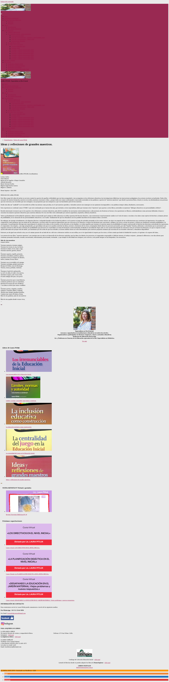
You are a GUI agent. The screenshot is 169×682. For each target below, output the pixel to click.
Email (6, 674)
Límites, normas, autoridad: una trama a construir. (21, 401)
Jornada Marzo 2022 (14, 43)
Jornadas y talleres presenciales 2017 (22, 53)
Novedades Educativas (14, 29)
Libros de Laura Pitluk (20, 140)
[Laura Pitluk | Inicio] (16, 10)
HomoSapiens (12, 27)
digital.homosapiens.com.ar (84, 667)
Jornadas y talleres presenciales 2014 (22, 59)
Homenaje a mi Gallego (15, 67)
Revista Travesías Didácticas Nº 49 (16, 514)
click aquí (11, 635)
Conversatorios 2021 (17, 36)
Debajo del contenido (7, 1)
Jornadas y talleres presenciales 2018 (22, 52)
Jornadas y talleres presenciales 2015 (22, 57)
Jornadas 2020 (15, 48)
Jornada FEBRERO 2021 (18, 46)
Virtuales (10, 23)
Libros (6, 25)
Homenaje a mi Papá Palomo (16, 66)
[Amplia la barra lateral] (1, 304)
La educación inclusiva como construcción (18, 427)
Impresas (10, 22)
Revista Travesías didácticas (12, 20)
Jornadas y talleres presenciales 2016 (22, 55)
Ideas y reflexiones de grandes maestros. (18, 480)
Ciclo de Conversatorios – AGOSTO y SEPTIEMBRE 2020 (28, 37)
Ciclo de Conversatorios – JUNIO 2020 (22, 39)
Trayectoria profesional (11, 18)
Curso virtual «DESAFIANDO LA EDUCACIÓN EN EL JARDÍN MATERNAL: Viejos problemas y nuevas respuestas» (40, 600)
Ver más (84, 341)
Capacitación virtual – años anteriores (19, 34)
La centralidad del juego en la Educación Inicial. (20, 453)
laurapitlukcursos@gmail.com (16, 613)
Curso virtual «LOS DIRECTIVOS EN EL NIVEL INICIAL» (23, 548)
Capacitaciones (8, 30)
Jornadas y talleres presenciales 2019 (22, 50)
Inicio (6, 16)
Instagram (7, 680)
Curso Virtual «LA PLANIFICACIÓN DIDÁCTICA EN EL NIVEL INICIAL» (27, 574)
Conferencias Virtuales (18, 41)
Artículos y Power (9, 60)
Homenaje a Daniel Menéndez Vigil (18, 69)
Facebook (7, 677)
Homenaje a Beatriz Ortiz (15, 64)
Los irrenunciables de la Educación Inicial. (18, 374)
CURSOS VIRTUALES (14, 32)
